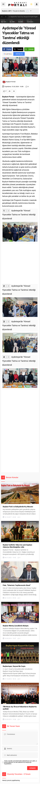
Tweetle (20, 49)
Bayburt (5, 182)
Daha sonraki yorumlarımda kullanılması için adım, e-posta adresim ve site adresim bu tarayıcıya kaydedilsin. (20, 762)
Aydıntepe (6, 200)
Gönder (31, 49)
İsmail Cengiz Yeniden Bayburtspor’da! (22, 16)
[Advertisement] (20, 264)
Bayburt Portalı (10, 82)
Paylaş (9, 49)
